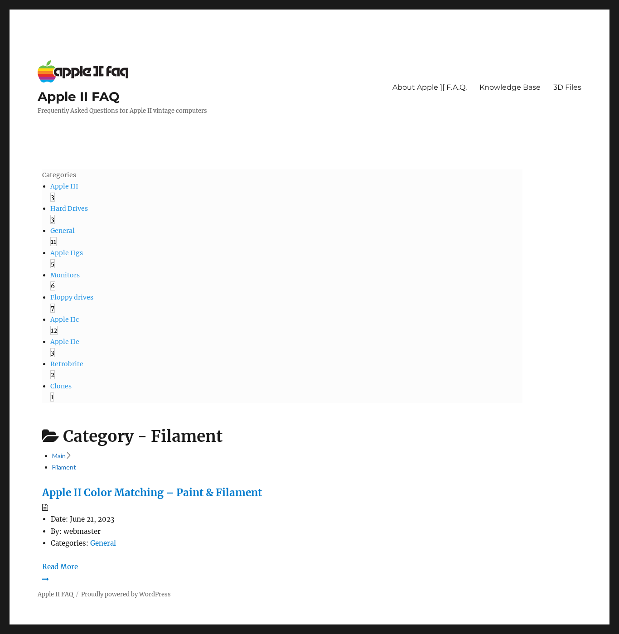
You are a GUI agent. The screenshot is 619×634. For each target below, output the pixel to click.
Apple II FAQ (79, 96)
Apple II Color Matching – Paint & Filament (152, 492)
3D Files (567, 87)
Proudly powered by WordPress (126, 594)
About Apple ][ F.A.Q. (429, 87)
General (103, 543)
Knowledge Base (510, 87)
